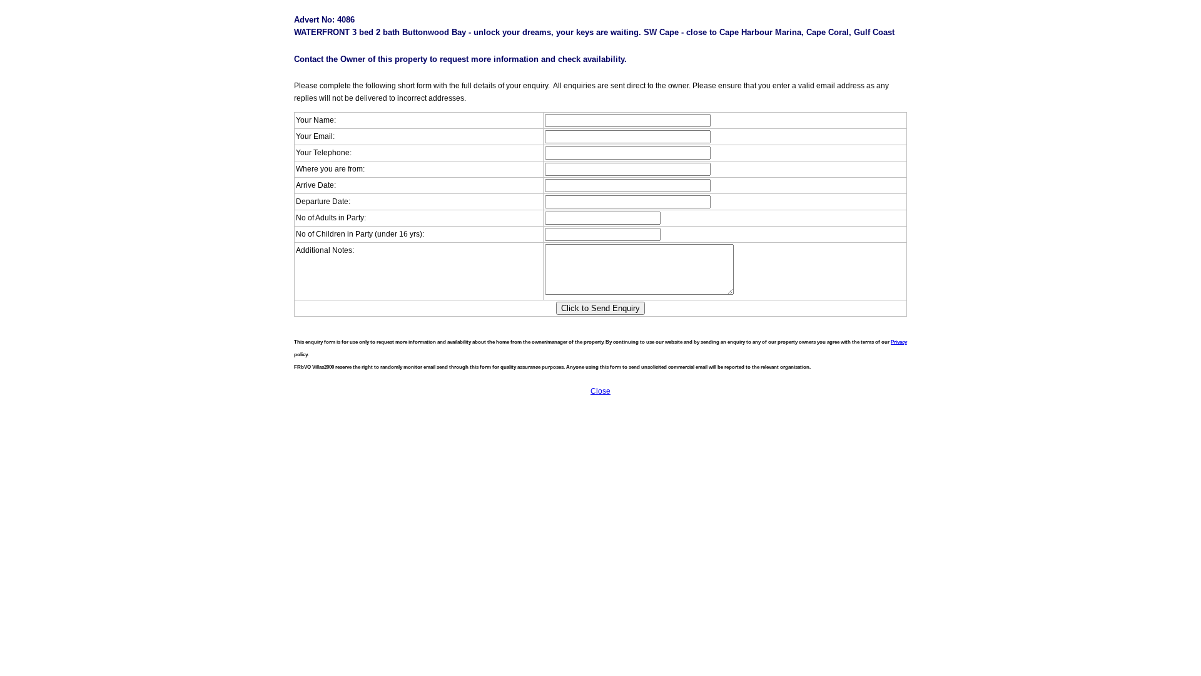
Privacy (899, 342)
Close (600, 391)
